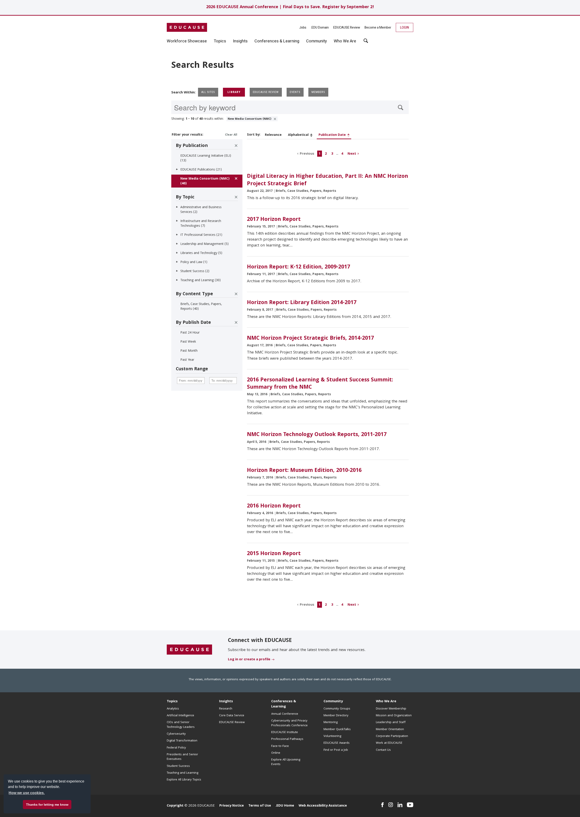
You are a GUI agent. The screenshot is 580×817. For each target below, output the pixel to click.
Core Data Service (231, 715)
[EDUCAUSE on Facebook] (382, 805)
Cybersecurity (176, 734)
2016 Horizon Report (274, 506)
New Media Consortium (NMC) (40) (205, 181)
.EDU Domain (320, 27)
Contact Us (383, 750)
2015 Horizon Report (274, 553)
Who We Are (386, 702)
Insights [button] (240, 41)
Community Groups (337, 708)
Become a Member (378, 27)
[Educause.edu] (189, 650)
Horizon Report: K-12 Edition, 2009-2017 (298, 267)
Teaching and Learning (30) (200, 280)
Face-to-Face (280, 746)
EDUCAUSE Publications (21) (201, 170)
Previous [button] (307, 154)
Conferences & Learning (283, 704)
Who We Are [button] (345, 41)
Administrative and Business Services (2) (201, 210)
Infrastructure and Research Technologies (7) (200, 224)
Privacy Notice (231, 806)
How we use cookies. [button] (27, 793)
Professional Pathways (287, 739)
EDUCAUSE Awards (337, 743)
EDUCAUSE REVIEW (266, 92)
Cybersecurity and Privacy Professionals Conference (289, 723)
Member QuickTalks (337, 729)
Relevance (273, 135)
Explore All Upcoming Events (285, 762)
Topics (172, 702)
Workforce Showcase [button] (187, 41)
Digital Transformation (182, 740)
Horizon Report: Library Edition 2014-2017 (301, 302)
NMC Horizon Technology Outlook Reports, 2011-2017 (317, 434)
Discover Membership (391, 708)
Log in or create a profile (249, 660)
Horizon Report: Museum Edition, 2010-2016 (304, 470)
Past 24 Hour (190, 333)
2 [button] (326, 154)
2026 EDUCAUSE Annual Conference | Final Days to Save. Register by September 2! (290, 7)
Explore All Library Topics (184, 779)
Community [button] (316, 41)
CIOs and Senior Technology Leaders (181, 724)
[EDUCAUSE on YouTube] (410, 805)
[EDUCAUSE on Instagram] (390, 805)
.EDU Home (285, 806)
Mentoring (331, 722)
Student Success (178, 766)
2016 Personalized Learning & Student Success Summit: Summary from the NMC (320, 384)
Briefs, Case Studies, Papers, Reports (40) (201, 307)
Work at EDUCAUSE (389, 743)
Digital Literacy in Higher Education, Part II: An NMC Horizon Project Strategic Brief (327, 180)
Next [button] (352, 154)
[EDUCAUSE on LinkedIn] (400, 805)
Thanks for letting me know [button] (47, 804)
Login (404, 27)
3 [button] (332, 154)
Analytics (173, 708)
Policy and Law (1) (193, 262)
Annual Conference (284, 714)
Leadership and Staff (391, 722)
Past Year (187, 360)
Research (225, 708)
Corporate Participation (392, 736)
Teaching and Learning (182, 773)
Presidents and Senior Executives (182, 757)
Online (275, 753)
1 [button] (320, 154)
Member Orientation (390, 729)
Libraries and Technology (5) (201, 253)
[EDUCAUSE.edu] (187, 27)
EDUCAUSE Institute (284, 732)
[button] (511, 806)
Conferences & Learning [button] (276, 41)
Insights (226, 702)
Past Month (189, 351)
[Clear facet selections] (236, 146)
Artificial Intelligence (180, 715)
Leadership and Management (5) (204, 244)
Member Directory (336, 715)
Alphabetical (298, 135)
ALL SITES (208, 92)
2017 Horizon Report (274, 219)
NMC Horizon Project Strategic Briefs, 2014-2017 (310, 338)
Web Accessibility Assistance (323, 806)
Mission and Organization (394, 715)
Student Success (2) (194, 271)
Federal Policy (176, 747)
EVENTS (295, 92)
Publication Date (332, 135)
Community (333, 702)
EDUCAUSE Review (346, 27)
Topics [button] (220, 41)
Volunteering (332, 736)
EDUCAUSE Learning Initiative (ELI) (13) (205, 158)
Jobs (302, 27)
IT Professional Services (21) (201, 235)
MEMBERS (318, 92)
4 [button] (342, 154)
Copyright (175, 806)
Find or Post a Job (336, 750)
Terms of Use (259, 806)
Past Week (188, 342)
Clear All (231, 135)
